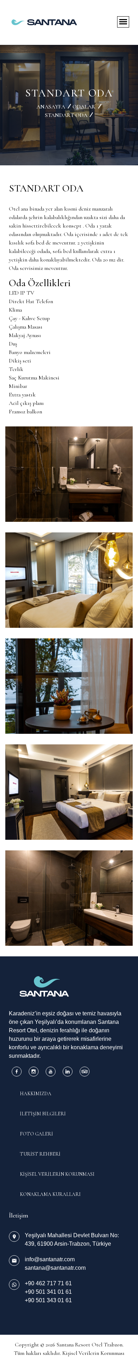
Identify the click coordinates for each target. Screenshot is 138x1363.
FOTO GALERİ (36, 1134)
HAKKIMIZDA (35, 1094)
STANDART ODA (66, 115)
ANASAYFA (50, 106)
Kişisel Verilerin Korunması (93, 1353)
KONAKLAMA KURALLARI (50, 1194)
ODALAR (84, 106)
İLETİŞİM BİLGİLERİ (43, 1114)
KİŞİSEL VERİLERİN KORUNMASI (57, 1174)
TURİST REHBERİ (40, 1154)
